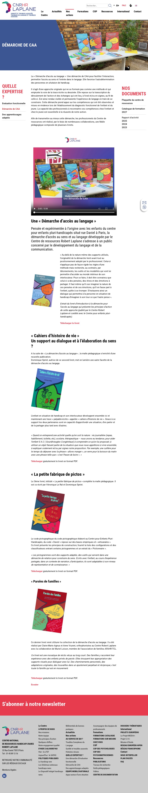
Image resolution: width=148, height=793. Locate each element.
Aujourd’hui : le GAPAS (47, 755)
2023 (124, 127)
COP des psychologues (104, 748)
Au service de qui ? (74, 739)
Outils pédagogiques (101, 768)
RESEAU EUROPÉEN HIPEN (131, 745)
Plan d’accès (127, 758)
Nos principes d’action (47, 739)
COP (95, 11)
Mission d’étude (127, 742)
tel (144, 207)
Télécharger (37, 461)
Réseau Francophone (130, 748)
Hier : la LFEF (43, 752)
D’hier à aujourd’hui (48, 748)
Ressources (107, 11)
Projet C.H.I (125, 739)
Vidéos (96, 771)
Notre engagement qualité (49, 745)
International (123, 11)
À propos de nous (46, 729)
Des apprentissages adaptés (11, 116)
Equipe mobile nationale (77, 771)
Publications (99, 761)
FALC (124, 5)
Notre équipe (43, 735)
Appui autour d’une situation (77, 774)
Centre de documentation (105, 774)
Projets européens (130, 732)
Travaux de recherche (101, 765)
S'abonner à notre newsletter (33, 704)
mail (144, 202)
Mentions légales (9, 770)
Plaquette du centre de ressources (133, 102)
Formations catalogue (104, 735)
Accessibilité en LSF (131, 5)
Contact (137, 11)
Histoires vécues (72, 752)
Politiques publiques (48, 758)
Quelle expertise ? (74, 755)
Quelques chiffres (45, 742)
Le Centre (44, 13)
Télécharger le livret (69, 323)
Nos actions (69, 13)
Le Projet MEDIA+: (128, 735)
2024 (124, 124)
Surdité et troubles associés (77, 748)
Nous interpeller (129, 755)
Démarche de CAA (11, 109)
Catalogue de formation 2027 (133, 110)
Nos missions (43, 732)
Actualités (57, 11)
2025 (124, 121)
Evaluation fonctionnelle (13, 103)
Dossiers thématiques (131, 726)
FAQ (122, 761)
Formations (82, 11)
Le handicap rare (45, 761)
